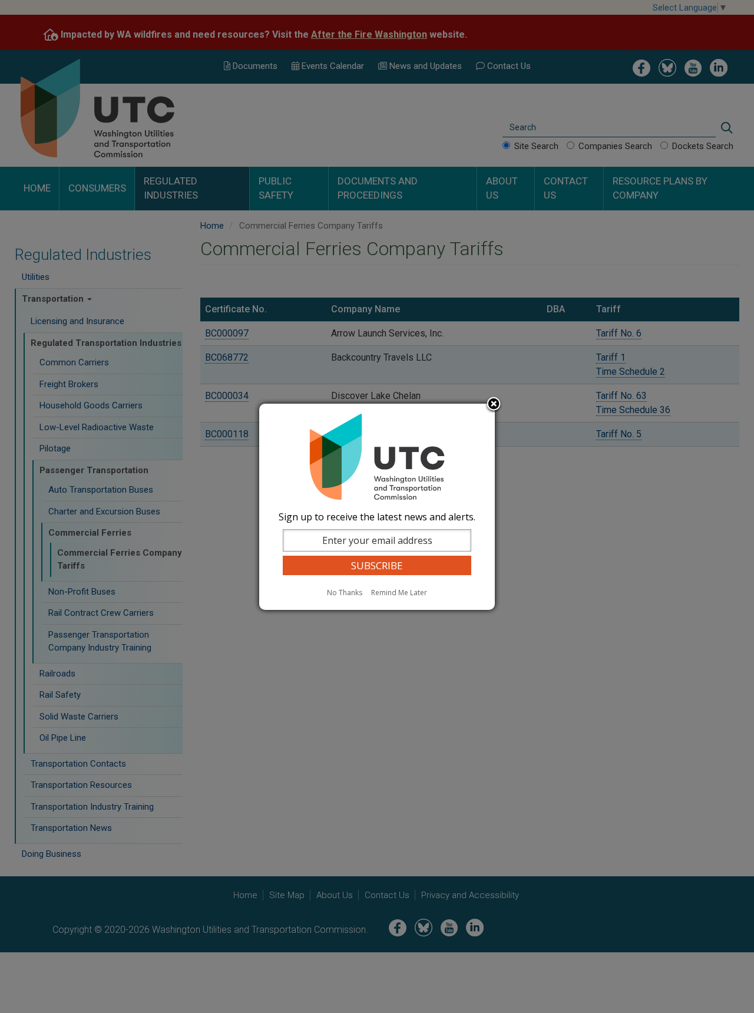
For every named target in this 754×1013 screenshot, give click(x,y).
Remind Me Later (399, 593)
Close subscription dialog (493, 405)
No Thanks (344, 593)
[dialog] (377, 507)
